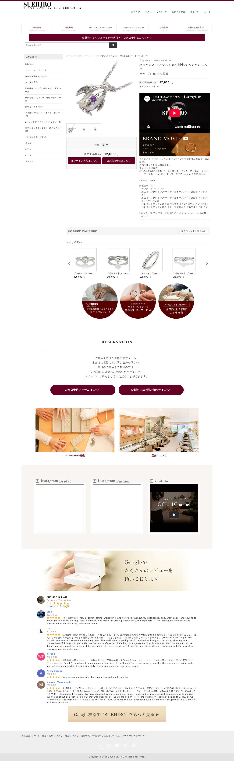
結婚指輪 (37, 28)
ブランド (29, 161)
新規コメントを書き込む (193, 231)
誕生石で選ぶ (174, 204)
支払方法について (30, 735)
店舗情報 (164, 28)
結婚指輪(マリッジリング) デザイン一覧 (43, 99)
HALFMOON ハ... (182, 273)
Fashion (109, 748)
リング (28, 143)
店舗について (159, 455)
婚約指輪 (69, 28)
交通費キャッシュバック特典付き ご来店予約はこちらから (117, 37)
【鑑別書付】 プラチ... (151, 273)
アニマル (191, 207)
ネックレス (153, 201)
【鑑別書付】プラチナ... (86, 273)
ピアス (28, 149)
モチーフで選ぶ (175, 207)
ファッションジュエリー (132, 28)
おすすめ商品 (31, 82)
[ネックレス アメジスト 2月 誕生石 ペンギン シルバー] (102, 120)
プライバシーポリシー (133, 735)
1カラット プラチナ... (118, 273)
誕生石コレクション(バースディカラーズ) (163, 191)
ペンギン (203, 207)
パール (28, 155)
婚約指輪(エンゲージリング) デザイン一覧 (43, 90)
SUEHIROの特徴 (75, 455)
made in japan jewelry (37, 76)
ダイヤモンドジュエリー (100, 28)
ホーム (69, 56)
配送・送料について (52, 735)
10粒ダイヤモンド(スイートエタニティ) (42, 114)
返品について (72, 735)
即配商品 (29, 64)
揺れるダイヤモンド (34, 107)
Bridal (101, 748)
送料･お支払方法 (195, 28)
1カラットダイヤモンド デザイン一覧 (43, 122)
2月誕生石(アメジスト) (196, 204)
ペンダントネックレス (85, 56)
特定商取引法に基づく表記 (106, 735)
